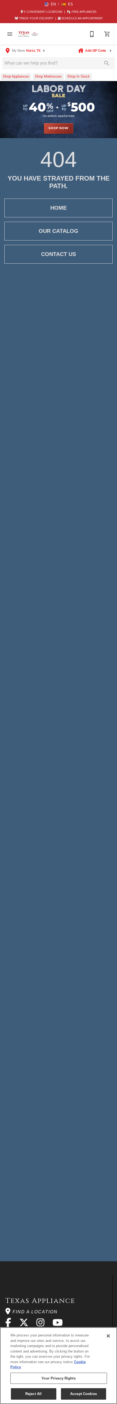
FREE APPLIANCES (83, 12)
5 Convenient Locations (43, 12)
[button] (50, 4)
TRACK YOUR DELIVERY (36, 18)
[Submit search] (107, 63)
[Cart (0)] (107, 34)
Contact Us (58, 254)
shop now (58, 128)
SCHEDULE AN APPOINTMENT (82, 18)
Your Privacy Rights (58, 1378)
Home (58, 208)
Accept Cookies (83, 1394)
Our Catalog (58, 231)
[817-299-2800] (91, 34)
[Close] (108, 1336)
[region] (58, 1365)
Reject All (33, 1394)
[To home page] (28, 34)
